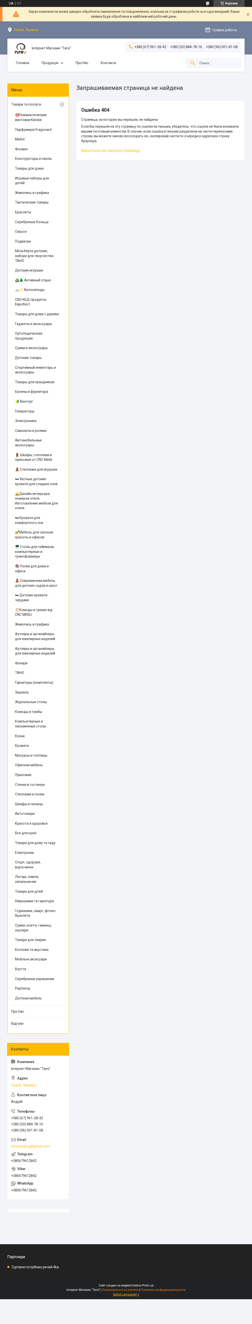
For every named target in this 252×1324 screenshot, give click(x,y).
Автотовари (25, 814)
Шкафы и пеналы (29, 804)
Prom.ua (148, 1285)
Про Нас (82, 63)
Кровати (22, 746)
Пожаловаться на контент (120, 1290)
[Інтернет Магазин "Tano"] (19, 48)
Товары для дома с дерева (37, 314)
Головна (22, 63)
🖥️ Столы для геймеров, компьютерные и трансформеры (34, 551)
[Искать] (192, 63)
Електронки (24, 853)
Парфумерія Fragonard (33, 130)
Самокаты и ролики (31, 431)
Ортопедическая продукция (28, 335)
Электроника (25, 421)
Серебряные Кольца (31, 222)
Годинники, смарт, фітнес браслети (35, 913)
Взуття (20, 969)
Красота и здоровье (31, 823)
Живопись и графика (32, 193)
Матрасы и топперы (31, 755)
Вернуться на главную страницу (110, 150)
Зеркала (22, 692)
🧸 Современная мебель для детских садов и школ (36, 583)
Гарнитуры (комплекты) (34, 682)
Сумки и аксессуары (31, 348)
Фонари (21, 149)
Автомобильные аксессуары (28, 442)
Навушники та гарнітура (34, 901)
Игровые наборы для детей (32, 180)
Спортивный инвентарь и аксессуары (35, 370)
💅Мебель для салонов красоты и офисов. (34, 534)
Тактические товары (31, 202)
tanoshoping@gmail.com (30, 1146)
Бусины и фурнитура (31, 392)
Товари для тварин (30, 940)
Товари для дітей (29, 891)
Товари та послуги (26, 104)
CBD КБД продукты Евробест (30, 302)
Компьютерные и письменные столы (30, 723)
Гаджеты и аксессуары (33, 324)
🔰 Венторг (24, 401)
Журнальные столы (31, 702)
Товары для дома (29, 168)
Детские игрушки (29, 270)
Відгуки (17, 1023)
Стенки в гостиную (30, 785)
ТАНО (19, 673)
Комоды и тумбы (28, 712)
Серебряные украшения (34, 979)
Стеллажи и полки (29, 794)
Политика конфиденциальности (163, 1290)
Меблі (20, 139)
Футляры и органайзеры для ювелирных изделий (35, 636)
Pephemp (22, 988)
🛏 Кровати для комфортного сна (29, 520)
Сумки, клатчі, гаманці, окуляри (33, 927)
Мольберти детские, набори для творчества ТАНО (34, 255)
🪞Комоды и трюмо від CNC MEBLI (33, 612)
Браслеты (23, 212)
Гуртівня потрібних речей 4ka (35, 1267)
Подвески (23, 241)
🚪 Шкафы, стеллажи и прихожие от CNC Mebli (33, 457)
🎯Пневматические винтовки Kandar (31, 117)
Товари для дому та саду (35, 843)
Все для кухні (25, 833)
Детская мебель (28, 998)
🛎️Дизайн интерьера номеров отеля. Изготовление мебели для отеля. (36, 501)
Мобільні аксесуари (31, 959)
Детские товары (28, 358)
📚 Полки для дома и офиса (32, 568)
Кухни (20, 736)
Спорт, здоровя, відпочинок (28, 864)
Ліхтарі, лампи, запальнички (27, 879)
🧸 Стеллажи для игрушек (36, 469)
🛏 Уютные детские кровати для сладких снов (36, 481)
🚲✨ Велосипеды (30, 290)
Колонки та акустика (31, 950)
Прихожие (23, 775)
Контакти (108, 63)
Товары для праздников (34, 382)
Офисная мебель (29, 765)
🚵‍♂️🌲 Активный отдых (33, 280)
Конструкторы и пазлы (33, 159)
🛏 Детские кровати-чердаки (31, 597)
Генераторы (24, 411)
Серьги (21, 231)
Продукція (50, 63)
